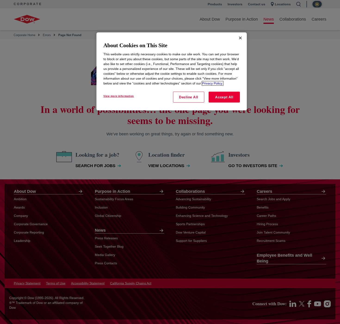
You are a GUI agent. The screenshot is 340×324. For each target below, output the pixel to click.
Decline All (188, 97)
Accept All (224, 97)
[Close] (240, 38)
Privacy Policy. (212, 83)
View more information (118, 96)
